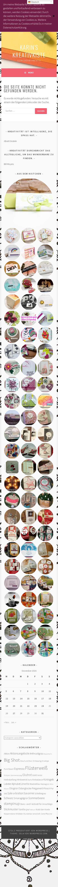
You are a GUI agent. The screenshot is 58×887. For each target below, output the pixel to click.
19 (7, 705)
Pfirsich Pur (48, 788)
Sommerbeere (37, 798)
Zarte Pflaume (46, 814)
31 (42, 713)
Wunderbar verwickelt (31, 814)
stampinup (12, 803)
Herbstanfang (10, 779)
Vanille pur (24, 809)
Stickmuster (11, 809)
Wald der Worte (43, 809)
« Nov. (7, 722)
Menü (31, 72)
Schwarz (8, 798)
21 (21, 705)
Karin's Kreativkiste (29, 51)
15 (28, 698)
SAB (5, 793)
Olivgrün (13, 788)
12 (7, 698)
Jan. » (13, 722)
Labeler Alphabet (12, 783)
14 (21, 698)
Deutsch (35, 2)
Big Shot (12, 760)
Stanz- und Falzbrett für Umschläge (36, 804)
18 (50, 698)
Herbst (39, 775)
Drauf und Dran (26, 761)
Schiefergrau (40, 793)
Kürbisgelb (49, 779)
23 (35, 705)
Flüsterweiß (36, 768)
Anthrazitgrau (36, 753)
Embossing (37, 761)
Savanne (29, 793)
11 (50, 691)
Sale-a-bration (15, 793)
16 (35, 698)
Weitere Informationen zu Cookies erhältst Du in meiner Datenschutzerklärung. (27, 23)
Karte (30, 779)
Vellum (32, 810)
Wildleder (19, 814)
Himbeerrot (22, 779)
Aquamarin (48, 754)
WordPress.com (38, 833)
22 (28, 705)
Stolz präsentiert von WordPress (28, 830)
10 (42, 691)
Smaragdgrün (21, 798)
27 (14, 713)
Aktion (7, 753)
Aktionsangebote (19, 753)
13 (14, 698)
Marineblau (35, 784)
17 (42, 698)
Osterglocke (25, 788)
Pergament (37, 788)
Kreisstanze (37, 779)
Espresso (19, 768)
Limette (25, 783)
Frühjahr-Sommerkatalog (13, 775)
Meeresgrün (44, 784)
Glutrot (27, 775)
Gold (34, 775)
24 (42, 705)
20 (14, 705)
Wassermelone (9, 814)
